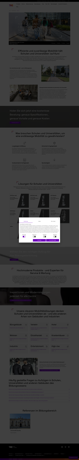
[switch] (34, 236)
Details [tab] (39, 221)
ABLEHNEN (39, 240)
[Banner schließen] (58, 218)
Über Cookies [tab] (53, 221)
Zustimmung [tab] (26, 221)
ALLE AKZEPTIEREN (52, 240)
